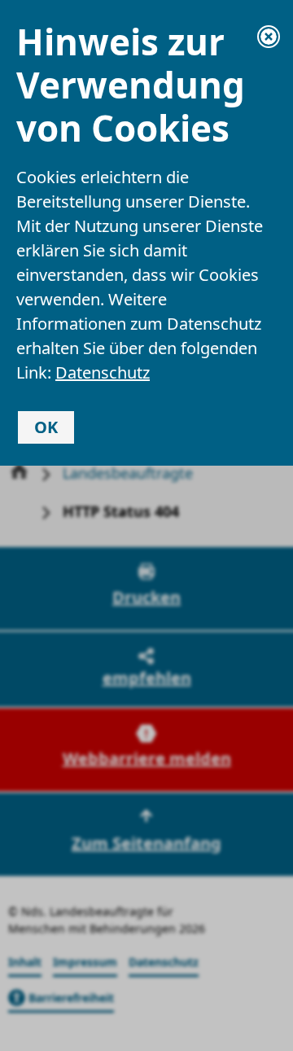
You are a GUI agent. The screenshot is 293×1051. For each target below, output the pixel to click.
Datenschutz (102, 372)
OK (46, 427)
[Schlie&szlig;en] (268, 36)
